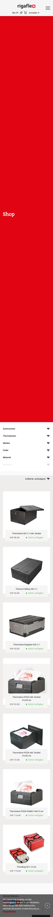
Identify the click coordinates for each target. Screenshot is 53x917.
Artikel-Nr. (30, 479)
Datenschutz (9, 912)
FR (17, 13)
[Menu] (46, 8)
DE (13, 13)
